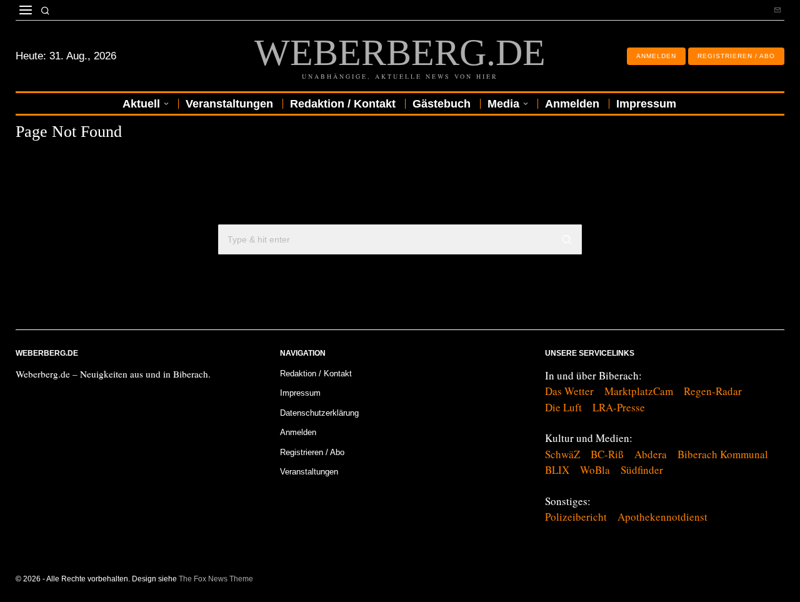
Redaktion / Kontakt (316, 373)
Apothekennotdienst (663, 516)
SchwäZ (562, 454)
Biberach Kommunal (723, 454)
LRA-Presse (618, 407)
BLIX (557, 470)
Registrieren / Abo (312, 452)
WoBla (595, 470)
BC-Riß (607, 454)
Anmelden (298, 432)
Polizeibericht (576, 516)
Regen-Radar (713, 391)
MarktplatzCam (638, 391)
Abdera (650, 454)
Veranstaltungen (309, 471)
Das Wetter (569, 391)
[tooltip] (777, 10)
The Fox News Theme (216, 578)
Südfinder (642, 470)
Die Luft (563, 407)
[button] (567, 239)
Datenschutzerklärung (319, 413)
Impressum (300, 393)
